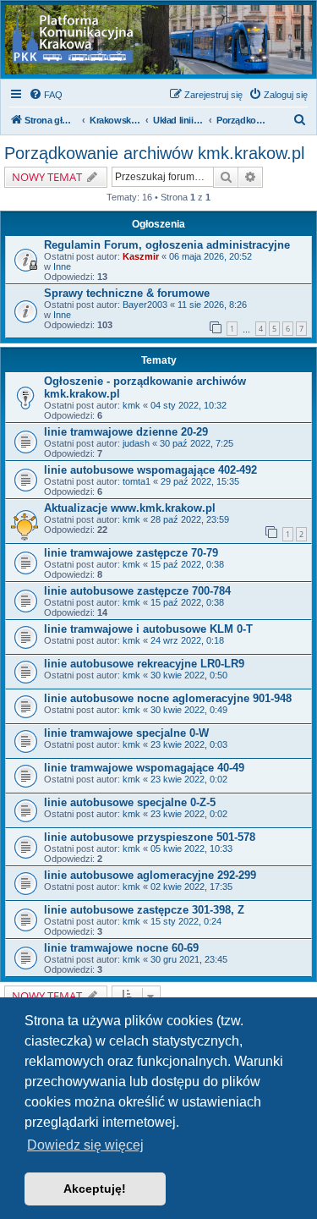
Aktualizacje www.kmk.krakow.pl (130, 508)
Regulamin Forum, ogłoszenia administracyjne (167, 245)
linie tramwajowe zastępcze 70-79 (131, 552)
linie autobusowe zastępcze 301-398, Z (144, 909)
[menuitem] (46, 95)
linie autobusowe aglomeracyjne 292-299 (150, 875)
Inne (62, 266)
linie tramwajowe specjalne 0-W (126, 733)
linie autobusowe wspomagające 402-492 (150, 470)
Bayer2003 (145, 304)
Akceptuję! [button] (94, 1188)
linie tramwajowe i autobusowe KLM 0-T (148, 629)
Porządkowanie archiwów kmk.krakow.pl (154, 153)
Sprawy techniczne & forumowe (127, 293)
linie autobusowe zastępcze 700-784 (137, 591)
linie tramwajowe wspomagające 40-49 (144, 767)
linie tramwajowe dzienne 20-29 (126, 432)
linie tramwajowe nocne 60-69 (121, 948)
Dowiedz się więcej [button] (85, 1145)
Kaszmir (141, 256)
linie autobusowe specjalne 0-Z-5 (130, 802)
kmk (131, 405)
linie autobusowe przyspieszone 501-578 (149, 837)
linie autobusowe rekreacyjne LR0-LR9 (144, 663)
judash (136, 443)
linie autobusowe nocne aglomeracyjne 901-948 (168, 698)
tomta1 (136, 481)
